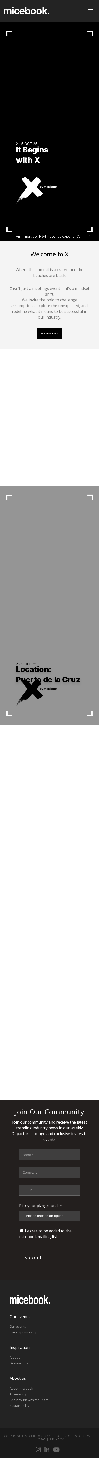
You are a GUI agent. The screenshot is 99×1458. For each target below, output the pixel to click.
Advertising (18, 1394)
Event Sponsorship (23, 1332)
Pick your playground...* (40, 1205)
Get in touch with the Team (29, 1400)
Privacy (57, 1439)
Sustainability (19, 1405)
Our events (18, 1326)
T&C (41, 1439)
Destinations (19, 1363)
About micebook (21, 1388)
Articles (15, 1357)
